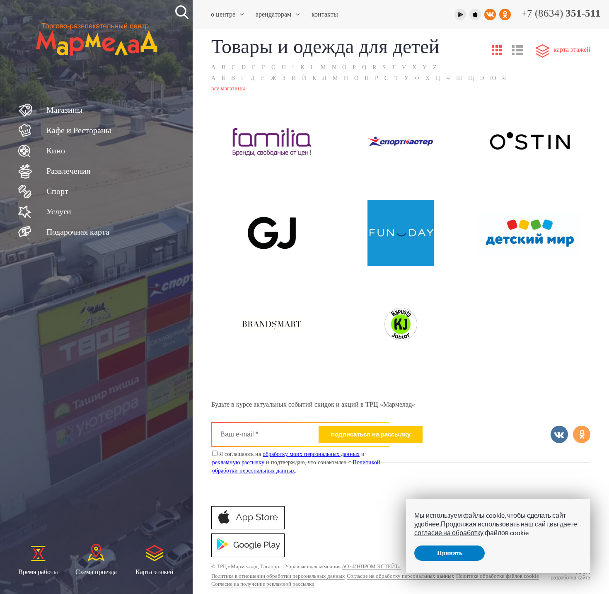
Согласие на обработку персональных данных (400, 576)
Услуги (58, 211)
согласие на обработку (448, 532)
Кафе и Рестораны (78, 130)
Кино (55, 150)
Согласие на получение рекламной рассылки (262, 584)
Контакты (325, 14)
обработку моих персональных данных (311, 454)
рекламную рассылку (238, 462)
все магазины (228, 88)
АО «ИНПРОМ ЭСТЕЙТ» (371, 566)
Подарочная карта (77, 231)
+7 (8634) (561, 13)
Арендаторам (273, 14)
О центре (223, 14)
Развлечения (68, 170)
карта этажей (571, 49)
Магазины (64, 109)
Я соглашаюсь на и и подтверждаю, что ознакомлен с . (296, 462)
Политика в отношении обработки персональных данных (278, 576)
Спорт (57, 191)
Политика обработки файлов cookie (497, 576)
